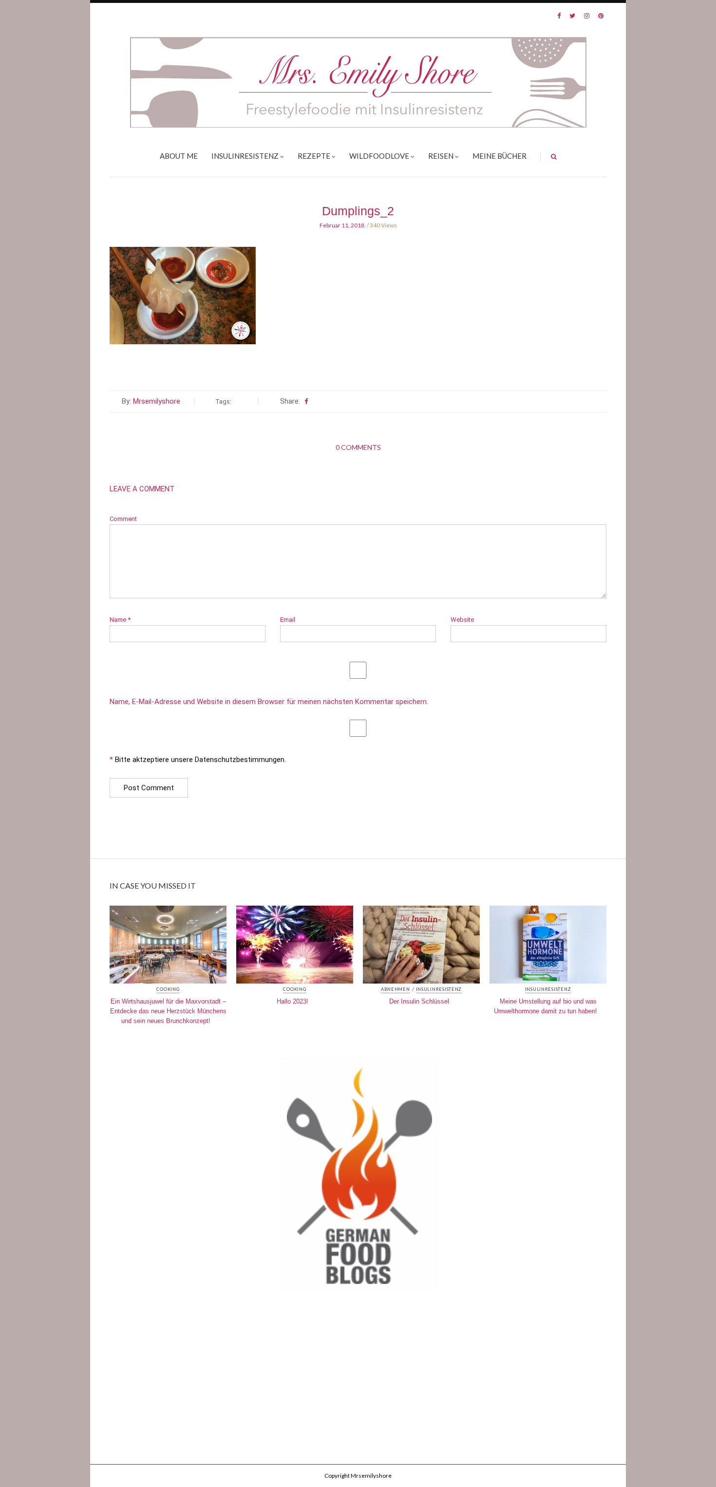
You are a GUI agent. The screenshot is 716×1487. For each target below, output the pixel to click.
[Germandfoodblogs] (358, 1177)
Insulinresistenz (245, 155)
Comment (123, 519)
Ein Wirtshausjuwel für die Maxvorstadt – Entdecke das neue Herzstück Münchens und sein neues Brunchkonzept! (168, 1011)
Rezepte (314, 155)
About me (179, 155)
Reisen (440, 155)
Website (462, 619)
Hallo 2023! (292, 1001)
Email (287, 619)
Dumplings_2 (358, 211)
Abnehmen (395, 989)
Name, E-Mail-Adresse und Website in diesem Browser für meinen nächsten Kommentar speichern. (269, 702)
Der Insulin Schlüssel (419, 1001)
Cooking (167, 989)
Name (120, 619)
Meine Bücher (499, 155)
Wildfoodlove (379, 155)
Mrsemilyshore (156, 401)
